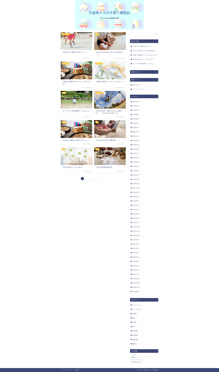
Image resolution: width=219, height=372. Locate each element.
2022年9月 (135, 196)
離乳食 (134, 344)
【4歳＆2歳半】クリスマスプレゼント (143, 59)
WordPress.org (136, 362)
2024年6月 (135, 114)
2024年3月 (135, 127)
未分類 (134, 322)
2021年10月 (136, 235)
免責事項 (77, 369)
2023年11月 (136, 145)
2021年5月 (135, 257)
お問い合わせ (136, 85)
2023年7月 (135, 153)
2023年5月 (135, 162)
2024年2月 (135, 132)
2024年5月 (135, 119)
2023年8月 (135, 149)
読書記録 (135, 339)
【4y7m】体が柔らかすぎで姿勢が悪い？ (144, 50)
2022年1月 (135, 222)
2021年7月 (135, 248)
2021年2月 (135, 270)
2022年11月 (136, 188)
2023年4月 (135, 166)
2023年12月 (136, 140)
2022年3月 (135, 214)
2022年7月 (135, 205)
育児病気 (135, 335)
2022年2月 (135, 218)
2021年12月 (136, 227)
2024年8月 (135, 106)
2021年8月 (135, 244)
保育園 (134, 313)
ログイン (134, 355)
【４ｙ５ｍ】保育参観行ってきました (143, 63)
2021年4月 (135, 261)
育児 (133, 326)
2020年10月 (136, 287)
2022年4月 (135, 209)
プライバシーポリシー (138, 89)
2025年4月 (135, 101)
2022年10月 (136, 192)
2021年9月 (135, 239)
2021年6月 (135, 252)
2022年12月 (136, 183)
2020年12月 (136, 278)
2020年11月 (136, 283)
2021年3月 (135, 265)
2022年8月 (135, 201)
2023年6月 (135, 157)
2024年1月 (135, 136)
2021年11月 (136, 231)
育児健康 (135, 331)
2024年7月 (135, 110)
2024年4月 (135, 123)
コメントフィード (137, 359)
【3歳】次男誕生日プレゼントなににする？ (145, 55)
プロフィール (136, 305)
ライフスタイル (137, 309)
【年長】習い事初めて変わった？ (142, 46)
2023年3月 (135, 170)
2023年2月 (135, 175)
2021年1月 (135, 274)
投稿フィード (136, 357)
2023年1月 (135, 179)
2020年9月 (135, 291)
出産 (133, 318)
